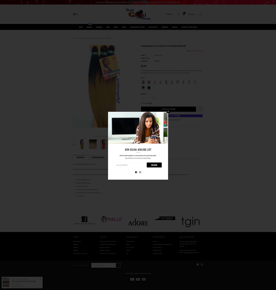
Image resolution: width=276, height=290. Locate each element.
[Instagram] (140, 172)
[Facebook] (136, 172)
